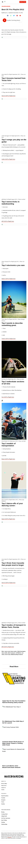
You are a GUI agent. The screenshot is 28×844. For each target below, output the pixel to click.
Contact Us (3, 787)
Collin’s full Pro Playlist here (8, 159)
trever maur (8, 654)
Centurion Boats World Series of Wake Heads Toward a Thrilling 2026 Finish (13, 743)
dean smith (4, 652)
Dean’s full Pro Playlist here (8, 519)
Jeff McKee (18, 652)
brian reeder (13, 651)
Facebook (3, 797)
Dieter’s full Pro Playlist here (8, 278)
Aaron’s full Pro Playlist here (8, 95)
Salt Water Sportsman (5, 818)
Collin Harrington (21, 651)
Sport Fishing (4, 820)
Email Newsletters (4, 795)
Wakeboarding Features (17, 654)
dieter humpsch (11, 652)
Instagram (3, 799)
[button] (7, 15)
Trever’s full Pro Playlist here (8, 338)
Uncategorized (6, 6)
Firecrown (9, 836)
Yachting (3, 822)
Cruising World (4, 814)
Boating (2, 812)
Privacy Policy (4, 783)
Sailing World (4, 816)
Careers (2, 789)
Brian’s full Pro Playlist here (8, 459)
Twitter (2, 801)
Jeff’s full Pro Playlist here (8, 221)
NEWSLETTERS (23, 1)
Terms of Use (3, 785)
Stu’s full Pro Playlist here (8, 397)
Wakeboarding (4, 824)
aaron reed (7, 651)
